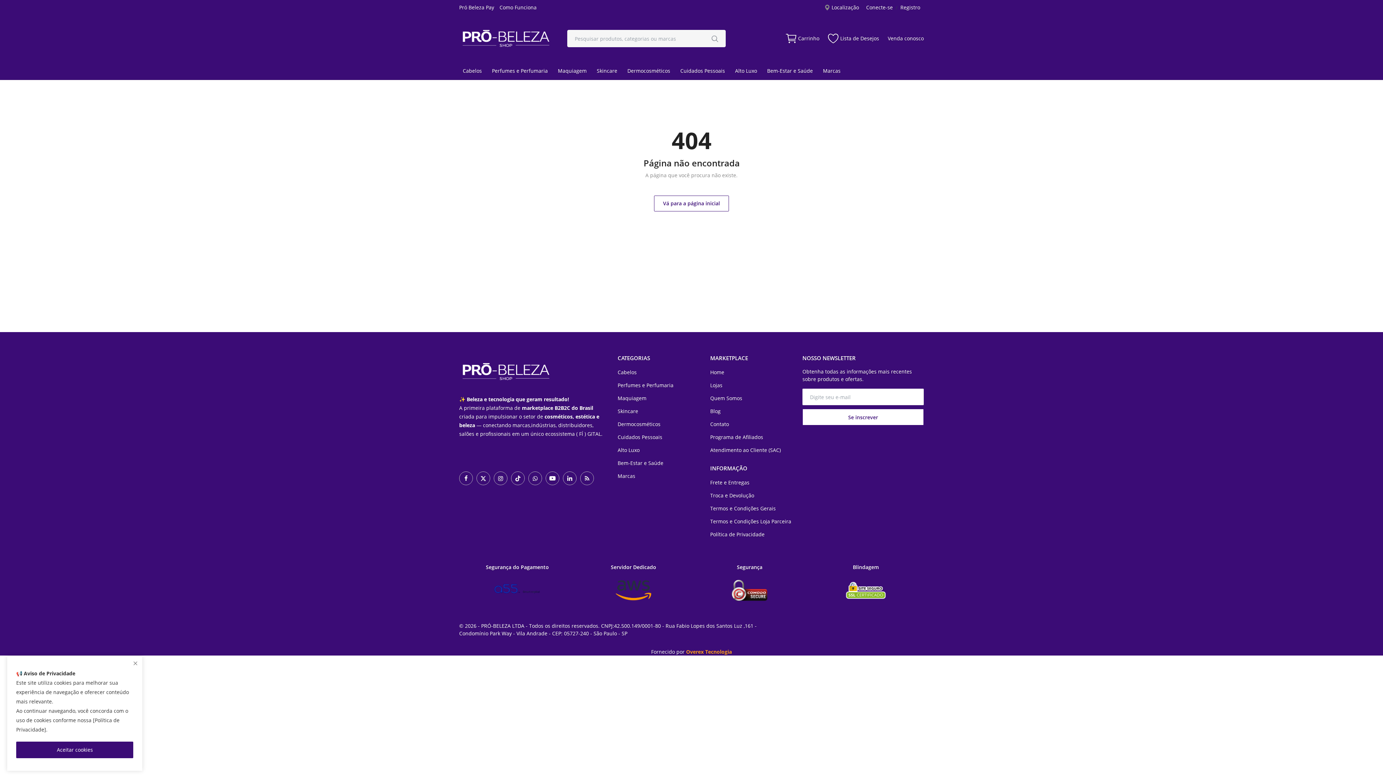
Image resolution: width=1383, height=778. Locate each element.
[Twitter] (483, 478)
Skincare (607, 70)
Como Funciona (518, 7)
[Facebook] (466, 478)
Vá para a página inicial (691, 203)
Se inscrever (863, 417)
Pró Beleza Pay (476, 7)
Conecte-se (879, 7)
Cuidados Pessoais (702, 70)
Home (717, 372)
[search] (714, 38)
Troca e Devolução (732, 495)
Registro (910, 7)
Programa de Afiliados (736, 437)
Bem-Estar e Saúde (790, 70)
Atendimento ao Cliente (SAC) (745, 450)
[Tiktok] (518, 478)
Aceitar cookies (75, 749)
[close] (135, 663)
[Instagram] (500, 478)
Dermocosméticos (648, 70)
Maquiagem (572, 70)
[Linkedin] (570, 478)
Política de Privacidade (737, 534)
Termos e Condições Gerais (743, 508)
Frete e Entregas (729, 482)
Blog (715, 411)
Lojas (716, 385)
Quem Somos (726, 398)
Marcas (832, 70)
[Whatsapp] (535, 478)
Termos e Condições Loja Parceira (750, 521)
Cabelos (472, 70)
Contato (719, 424)
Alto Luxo (746, 70)
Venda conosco (906, 38)
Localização (844, 7)
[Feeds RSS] (587, 478)
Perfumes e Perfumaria (520, 70)
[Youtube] (552, 478)
